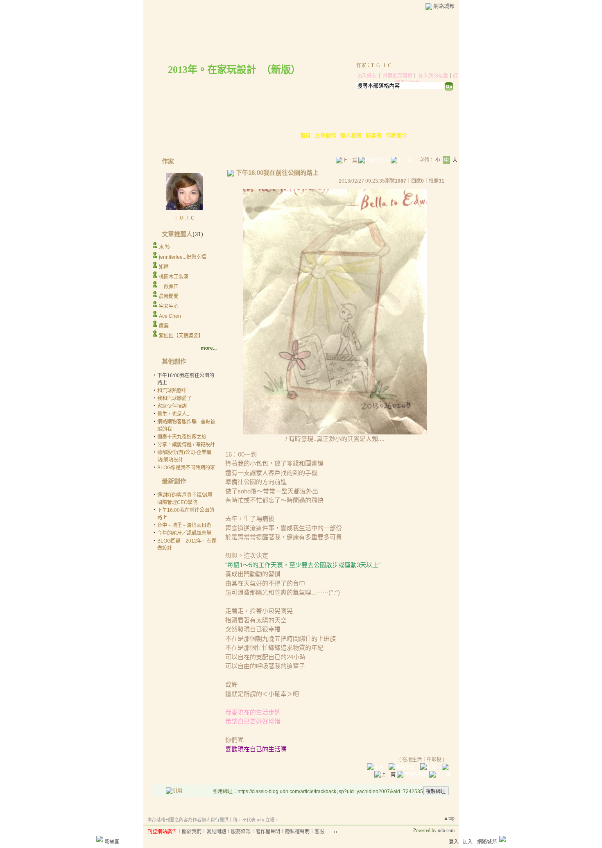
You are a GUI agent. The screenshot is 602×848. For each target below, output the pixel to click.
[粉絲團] (99, 839)
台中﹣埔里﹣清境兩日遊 (184, 525)
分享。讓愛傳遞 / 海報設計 (186, 445)
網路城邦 (444, 6)
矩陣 (164, 267)
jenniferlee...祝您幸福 (182, 257)
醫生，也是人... (173, 414)
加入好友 (367, 76)
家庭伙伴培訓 (172, 406)
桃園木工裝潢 (173, 277)
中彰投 (434, 759)
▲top (449, 818)
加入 (468, 842)
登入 (454, 842)
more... (209, 348)
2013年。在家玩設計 (212, 69)
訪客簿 (374, 135)
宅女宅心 (169, 306)
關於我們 (191, 831)
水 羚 (164, 247)
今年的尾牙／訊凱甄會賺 (184, 533)
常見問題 (216, 831)
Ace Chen (170, 316)
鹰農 (164, 326)
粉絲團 (112, 842)
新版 (281, 69)
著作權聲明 (268, 831)
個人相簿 (351, 135)
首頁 (305, 135)
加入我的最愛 (433, 76)
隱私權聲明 (297, 831)
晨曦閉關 (169, 296)
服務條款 (241, 831)
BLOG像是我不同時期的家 (186, 467)
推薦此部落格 (397, 76)
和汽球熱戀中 (172, 390)
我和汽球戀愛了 (174, 398)
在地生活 (412, 759)
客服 (319, 831)
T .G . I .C (184, 218)
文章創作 (325, 135)
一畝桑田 (169, 286)
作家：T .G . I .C (373, 65)
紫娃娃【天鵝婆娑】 (181, 336)
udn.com (446, 830)
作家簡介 (396, 135)
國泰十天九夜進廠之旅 (181, 437)
